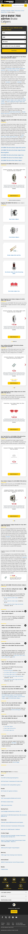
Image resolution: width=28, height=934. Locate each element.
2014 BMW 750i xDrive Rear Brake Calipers (11, 160)
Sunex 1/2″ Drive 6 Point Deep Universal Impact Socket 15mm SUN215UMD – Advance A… (13, 841)
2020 (21, 137)
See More (14, 188)
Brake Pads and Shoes (14, 112)
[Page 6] (14, 200)
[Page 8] (17, 200)
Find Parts (14, 50)
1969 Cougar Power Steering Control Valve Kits (11, 855)
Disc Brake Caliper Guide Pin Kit (15, 578)
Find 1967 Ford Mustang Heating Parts (9, 777)
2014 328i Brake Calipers (8, 695)
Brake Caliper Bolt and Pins (10, 728)
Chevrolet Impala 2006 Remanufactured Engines (12, 822)
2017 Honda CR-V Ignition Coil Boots (9, 791)
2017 (16, 137)
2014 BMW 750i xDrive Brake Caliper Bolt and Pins (13, 147)
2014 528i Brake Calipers (14, 698)
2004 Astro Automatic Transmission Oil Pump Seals (12, 825)
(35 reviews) (14, 380)
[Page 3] (10, 200)
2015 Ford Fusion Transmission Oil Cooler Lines (11, 781)
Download (14, 911)
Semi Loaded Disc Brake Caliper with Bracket (13, 604)
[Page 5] (13, 200)
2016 (13, 137)
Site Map (13, 923)
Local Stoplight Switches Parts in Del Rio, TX (11, 811)
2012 (5, 137)
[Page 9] (18, 200)
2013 (8, 137)
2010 (23, 135)
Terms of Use (8, 923)
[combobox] (19, 5)
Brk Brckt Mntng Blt (8, 670)
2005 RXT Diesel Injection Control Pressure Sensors (12, 862)
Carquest (8, 82)
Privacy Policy (3, 923)
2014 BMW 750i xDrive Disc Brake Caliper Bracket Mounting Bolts (13, 151)
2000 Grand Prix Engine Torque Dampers (10, 847)
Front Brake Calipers (11, 68)
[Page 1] (13, 387)
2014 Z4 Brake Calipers (11, 696)
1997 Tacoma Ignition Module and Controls (11, 798)
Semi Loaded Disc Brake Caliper (11, 597)
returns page (16, 762)
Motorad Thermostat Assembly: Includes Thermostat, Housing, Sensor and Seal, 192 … (13, 836)
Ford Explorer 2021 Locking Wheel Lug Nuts (10, 784)
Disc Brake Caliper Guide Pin (10, 674)
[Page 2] (9, 200)
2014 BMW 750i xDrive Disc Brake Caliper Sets (12, 155)
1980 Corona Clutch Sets (6, 805)
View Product (14, 195)
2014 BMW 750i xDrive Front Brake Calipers (11, 157)
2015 (11, 137)
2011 (2, 137)
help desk (14, 742)
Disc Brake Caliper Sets (13, 70)
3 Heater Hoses (4, 869)
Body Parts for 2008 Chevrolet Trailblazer (10, 829)
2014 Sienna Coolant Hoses (7, 801)
